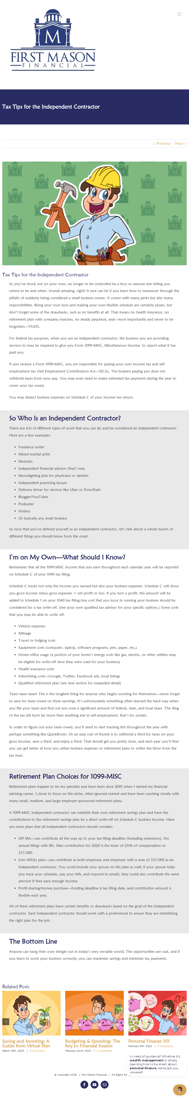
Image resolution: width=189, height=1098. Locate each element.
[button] (5, 1021)
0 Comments (37, 1050)
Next (179, 143)
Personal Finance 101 (149, 1041)
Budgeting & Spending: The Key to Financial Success (92, 1043)
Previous (164, 143)
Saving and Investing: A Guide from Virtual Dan (26, 1043)
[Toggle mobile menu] (179, 14)
